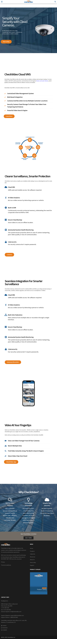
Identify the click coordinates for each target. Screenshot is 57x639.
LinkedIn (5, 630)
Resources (32, 557)
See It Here (28, 538)
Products (32, 551)
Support (32, 565)
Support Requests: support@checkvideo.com (12, 615)
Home (31, 548)
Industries (32, 554)
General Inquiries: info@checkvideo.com (11, 611)
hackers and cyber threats (42, 81)
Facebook (5, 627)
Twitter (4, 625)
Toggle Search (55, 1)
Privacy (3, 562)
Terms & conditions (6, 565)
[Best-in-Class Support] (10, 499)
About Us (32, 559)
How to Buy (33, 562)
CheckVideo (28, 1)
